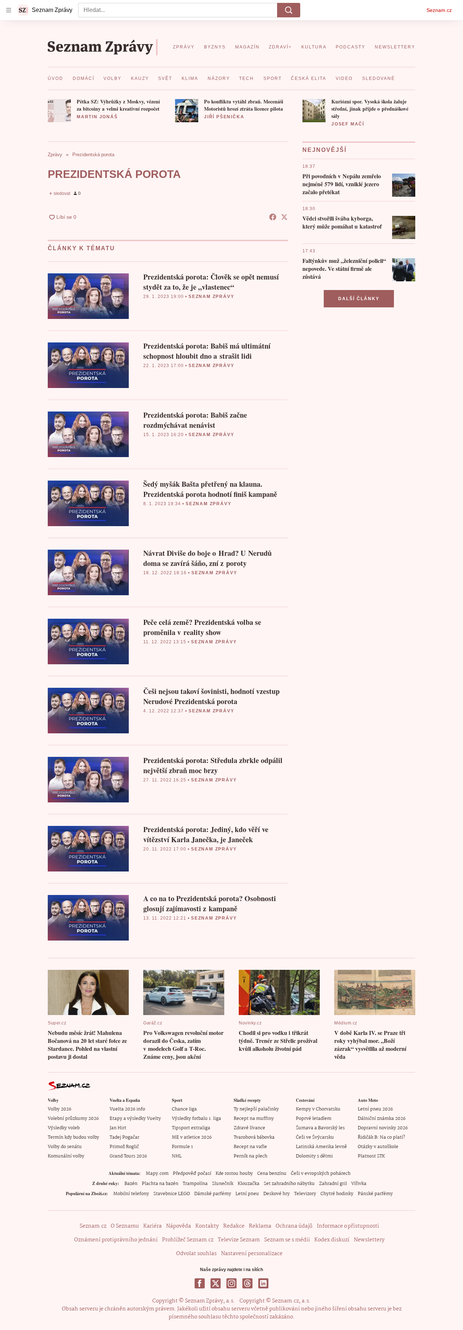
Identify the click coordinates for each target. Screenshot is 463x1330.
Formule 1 (182, 1147)
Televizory (305, 1194)
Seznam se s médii (287, 1240)
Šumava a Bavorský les (320, 1128)
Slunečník (222, 1184)
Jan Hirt (118, 1128)
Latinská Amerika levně (321, 1147)
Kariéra (152, 1226)
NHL (177, 1156)
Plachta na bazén (160, 1184)
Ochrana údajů (294, 1226)
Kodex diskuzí (331, 1240)
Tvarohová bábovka (254, 1137)
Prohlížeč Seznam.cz (187, 1240)
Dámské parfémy (212, 1194)
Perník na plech (250, 1156)
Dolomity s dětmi (314, 1156)
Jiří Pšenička (224, 116)
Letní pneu (247, 1194)
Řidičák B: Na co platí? (381, 1137)
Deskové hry (276, 1194)
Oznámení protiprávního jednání (116, 1240)
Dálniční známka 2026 (381, 1118)
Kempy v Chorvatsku (318, 1109)
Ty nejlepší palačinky (256, 1109)
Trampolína (195, 1184)
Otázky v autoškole (378, 1147)
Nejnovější (324, 150)
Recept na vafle (250, 1147)
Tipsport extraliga (191, 1128)
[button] (59, 110)
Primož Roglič (124, 1147)
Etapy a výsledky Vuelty (135, 1118)
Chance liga (184, 1109)
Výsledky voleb (64, 1128)
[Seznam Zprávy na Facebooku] (200, 1283)
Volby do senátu (65, 1147)
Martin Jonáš (97, 116)
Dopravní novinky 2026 (383, 1128)
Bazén (130, 1184)
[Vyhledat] (288, 10)
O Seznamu (125, 1226)
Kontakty (207, 1226)
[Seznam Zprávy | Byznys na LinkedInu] (263, 1283)
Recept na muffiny (254, 1118)
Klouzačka (248, 1184)
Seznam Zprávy (211, 296)
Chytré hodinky (336, 1194)
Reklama (260, 1226)
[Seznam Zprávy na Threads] (247, 1283)
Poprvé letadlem (313, 1118)
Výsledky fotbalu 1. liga (196, 1118)
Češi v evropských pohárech (321, 1173)
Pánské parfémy (375, 1194)
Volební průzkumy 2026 (73, 1118)
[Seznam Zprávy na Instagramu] (231, 1283)
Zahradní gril (333, 1184)
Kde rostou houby (234, 1173)
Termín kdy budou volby (73, 1137)
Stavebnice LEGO (171, 1194)
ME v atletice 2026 (192, 1137)
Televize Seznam (239, 1240)
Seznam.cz (439, 10)
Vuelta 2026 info (127, 1109)
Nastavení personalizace (252, 1253)
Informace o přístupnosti (348, 1226)
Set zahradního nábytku (289, 1184)
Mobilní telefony (131, 1194)
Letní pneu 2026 (375, 1109)
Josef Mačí (347, 124)
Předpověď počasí (192, 1173)
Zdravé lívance (249, 1128)
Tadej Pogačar (124, 1137)
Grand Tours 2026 (128, 1156)
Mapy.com (157, 1173)
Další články (358, 298)
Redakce (234, 1226)
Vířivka (358, 1184)
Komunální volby (66, 1156)
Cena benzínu (271, 1173)
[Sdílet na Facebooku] (272, 217)
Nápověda (178, 1226)
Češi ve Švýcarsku (315, 1137)
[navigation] (8, 10)
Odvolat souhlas (196, 1253)
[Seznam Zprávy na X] (216, 1283)
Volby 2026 (59, 1109)
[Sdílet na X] (284, 217)
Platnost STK (371, 1156)
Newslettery (369, 1240)
